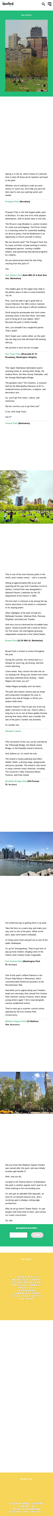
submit (37, 1235)
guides (26, 15)
